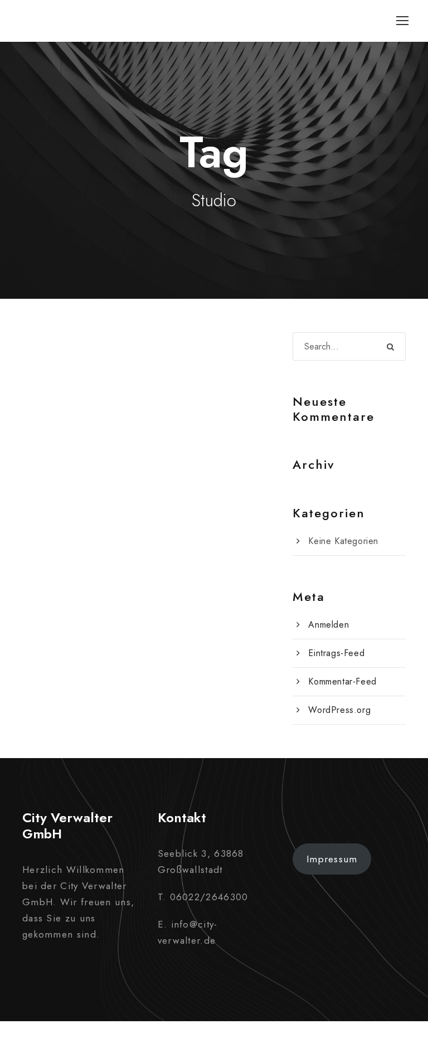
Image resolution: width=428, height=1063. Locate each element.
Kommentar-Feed (342, 681)
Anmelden (328, 624)
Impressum (332, 859)
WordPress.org (339, 709)
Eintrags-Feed (336, 653)
